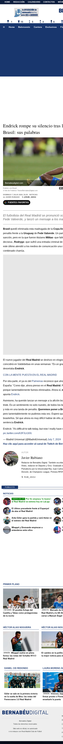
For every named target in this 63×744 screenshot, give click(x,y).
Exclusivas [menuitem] (51, 27)
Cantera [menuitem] (38, 27)
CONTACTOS (49, 2)
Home (7, 2)
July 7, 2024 (54, 439)
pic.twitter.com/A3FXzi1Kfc (17, 433)
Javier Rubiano (13, 197)
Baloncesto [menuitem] (24, 27)
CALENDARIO (34, 2)
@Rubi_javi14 (29, 197)
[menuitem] (4, 27)
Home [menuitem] (12, 27)
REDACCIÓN (19, 2)
